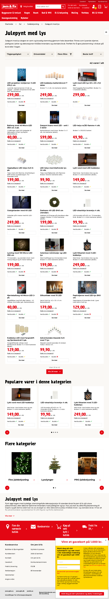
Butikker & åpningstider (14, 549)
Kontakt (8, 558)
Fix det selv (72, 5)
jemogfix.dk (20, 591)
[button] (51, 432)
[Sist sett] (106, 32)
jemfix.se (30, 591)
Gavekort (83, 1)
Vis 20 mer (53, 372)
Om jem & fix (35, 558)
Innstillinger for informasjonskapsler (18, 595)
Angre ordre (9, 579)
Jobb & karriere (74, 8)
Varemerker (9, 575)
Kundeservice (102, 1)
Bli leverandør (36, 571)
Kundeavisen (10, 554)
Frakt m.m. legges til (14, 98)
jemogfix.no (9, 591)
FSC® (33, 566)
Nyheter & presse (37, 549)
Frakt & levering (11, 566)
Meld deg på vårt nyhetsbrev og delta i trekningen (81, 594)
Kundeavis (83, 5)
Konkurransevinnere (39, 562)
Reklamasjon (10, 571)
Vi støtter (85, 8)
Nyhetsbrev (92, 1)
